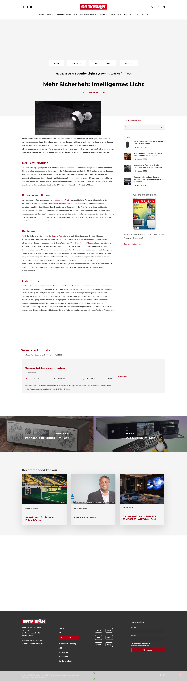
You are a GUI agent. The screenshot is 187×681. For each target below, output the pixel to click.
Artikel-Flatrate (30, 389)
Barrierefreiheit (65, 661)
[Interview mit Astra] (93, 499)
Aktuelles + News (31, 508)
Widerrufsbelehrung (67, 644)
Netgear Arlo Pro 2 (61, 200)
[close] (94, 673)
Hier (26, 385)
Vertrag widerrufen (68, 638)
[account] (158, 7)
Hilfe (61, 633)
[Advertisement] (93, 43)
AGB (60, 648)
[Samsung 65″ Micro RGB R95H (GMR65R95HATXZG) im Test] (142, 499)
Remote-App (57, 236)
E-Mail (133, 635)
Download (122, 376)
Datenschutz (64, 652)
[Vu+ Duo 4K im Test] (140, 434)
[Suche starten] (161, 127)
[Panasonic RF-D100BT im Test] (47, 434)
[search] (152, 7)
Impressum (63, 657)
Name (133, 628)
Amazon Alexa (86, 243)
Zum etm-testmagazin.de (134, 244)
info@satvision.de (35, 643)
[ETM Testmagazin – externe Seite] (144, 231)
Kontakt (62, 628)
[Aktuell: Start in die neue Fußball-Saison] (44, 499)
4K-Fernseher (128, 507)
